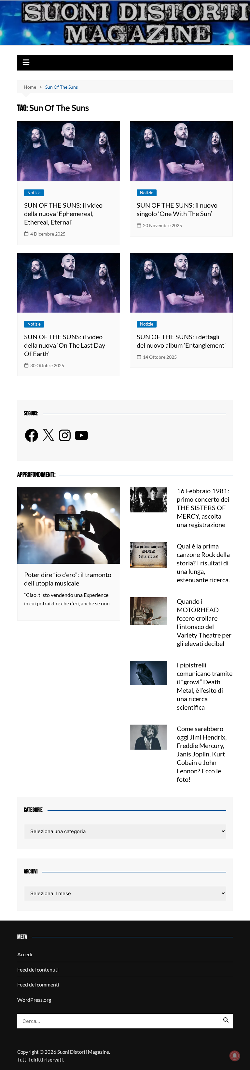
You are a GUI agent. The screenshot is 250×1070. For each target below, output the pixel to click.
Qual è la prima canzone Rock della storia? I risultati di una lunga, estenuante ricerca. (203, 563)
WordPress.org (34, 1000)
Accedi (24, 954)
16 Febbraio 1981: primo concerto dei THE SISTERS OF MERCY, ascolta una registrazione (203, 507)
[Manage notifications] (234, 1056)
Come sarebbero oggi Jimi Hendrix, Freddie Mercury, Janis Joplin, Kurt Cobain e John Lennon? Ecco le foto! (202, 754)
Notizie (34, 192)
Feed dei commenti (38, 984)
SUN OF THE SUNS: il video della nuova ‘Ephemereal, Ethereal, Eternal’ (63, 213)
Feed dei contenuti (38, 969)
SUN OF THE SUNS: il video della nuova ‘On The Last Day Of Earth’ (64, 345)
